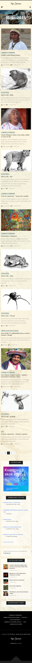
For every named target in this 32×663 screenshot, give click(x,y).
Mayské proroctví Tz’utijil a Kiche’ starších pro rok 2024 (17, 574)
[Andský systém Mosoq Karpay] (16, 39)
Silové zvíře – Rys (6, 176)
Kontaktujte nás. (7, 553)
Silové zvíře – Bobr (7, 95)
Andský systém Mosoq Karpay (10, 55)
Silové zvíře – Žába (7, 276)
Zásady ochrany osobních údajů (23, 634)
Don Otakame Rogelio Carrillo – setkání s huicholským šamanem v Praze (14, 376)
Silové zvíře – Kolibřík (8, 416)
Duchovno (24, 617)
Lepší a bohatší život (15, 619)
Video (2, 431)
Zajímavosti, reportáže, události (13, 621)
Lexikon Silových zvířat (16, 624)
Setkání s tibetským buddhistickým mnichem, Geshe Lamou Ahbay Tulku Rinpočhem (18, 567)
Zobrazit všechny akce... (8, 542)
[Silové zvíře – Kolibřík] (16, 400)
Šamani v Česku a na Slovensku (9, 330)
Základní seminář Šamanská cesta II (12, 527)
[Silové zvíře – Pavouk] (16, 300)
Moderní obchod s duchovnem (16, 580)
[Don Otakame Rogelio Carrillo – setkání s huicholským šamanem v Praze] (16, 359)
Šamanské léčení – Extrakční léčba (11, 502)
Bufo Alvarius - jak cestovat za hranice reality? (18, 592)
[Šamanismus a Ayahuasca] (16, 220)
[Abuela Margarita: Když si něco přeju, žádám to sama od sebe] (16, 119)
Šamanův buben (7, 519)
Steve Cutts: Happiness (15, 586)
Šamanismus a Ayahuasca (9, 236)
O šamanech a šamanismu (8, 52)
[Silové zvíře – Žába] (16, 260)
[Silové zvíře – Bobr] (16, 79)
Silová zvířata (5, 92)
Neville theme (13, 643)
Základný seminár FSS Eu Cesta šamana (13, 534)
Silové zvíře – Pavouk (8, 316)
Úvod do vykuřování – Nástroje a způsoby (14, 434)
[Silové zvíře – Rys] (16, 160)
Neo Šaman (16, 4)
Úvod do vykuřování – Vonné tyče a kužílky (15, 196)
